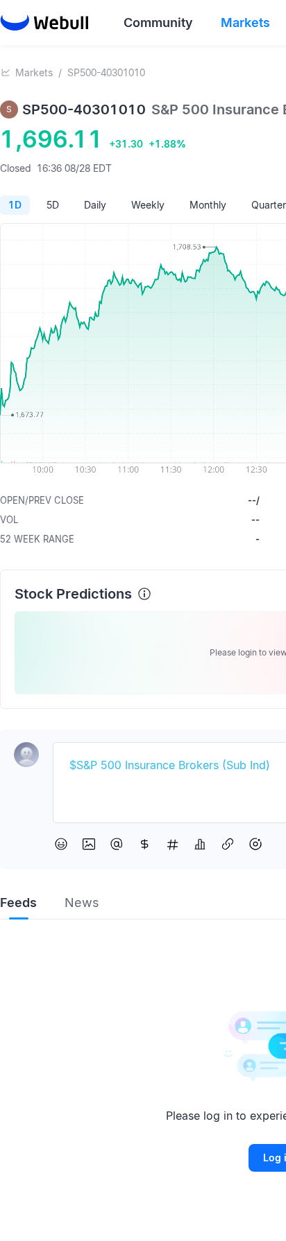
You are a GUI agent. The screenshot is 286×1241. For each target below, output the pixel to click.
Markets (34, 72)
